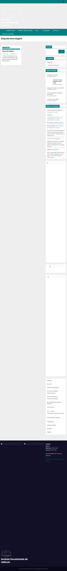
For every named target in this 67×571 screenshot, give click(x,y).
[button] (62, 32)
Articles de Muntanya (52, 398)
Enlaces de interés (8, 34)
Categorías (49, 62)
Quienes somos (10, 30)
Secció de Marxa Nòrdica (53, 417)
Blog (37, 30)
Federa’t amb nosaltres (25, 30)
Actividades (46, 30)
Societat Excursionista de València (9, 22)
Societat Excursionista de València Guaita (11, 49)
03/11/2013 (5, 53)
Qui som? (49, 384)
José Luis (49, 138)
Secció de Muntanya (52, 396)
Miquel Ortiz (13, 53)
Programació (50, 421)
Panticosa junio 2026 (52, 75)
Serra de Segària (8, 51)
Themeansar (45, 568)
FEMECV (49, 432)
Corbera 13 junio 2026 (52, 99)
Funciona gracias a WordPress (25, 568)
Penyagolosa (57, 138)
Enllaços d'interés (51, 425)
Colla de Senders (6, 47)
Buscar (49, 47)
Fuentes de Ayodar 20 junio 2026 (55, 88)
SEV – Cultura (50, 411)
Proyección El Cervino (52, 112)
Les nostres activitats (52, 391)
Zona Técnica (50, 407)
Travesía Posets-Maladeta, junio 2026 (58, 81)
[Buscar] (61, 51)
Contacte (49, 428)
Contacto (55, 30)
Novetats (49, 380)
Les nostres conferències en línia (55, 413)
